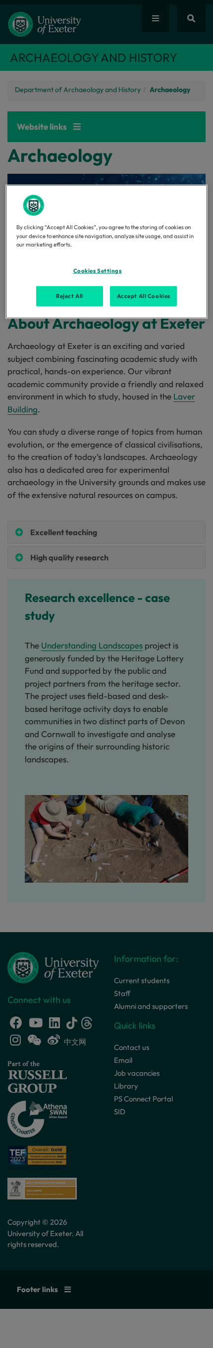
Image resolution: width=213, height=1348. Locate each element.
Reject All (69, 295)
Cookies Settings (97, 270)
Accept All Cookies (143, 295)
